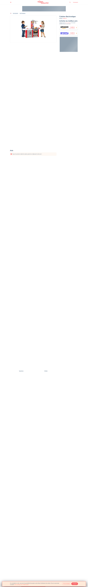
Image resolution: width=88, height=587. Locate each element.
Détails (45, 371)
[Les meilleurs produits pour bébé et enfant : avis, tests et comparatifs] (41, 2)
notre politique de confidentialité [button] (21, 584)
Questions (21, 371)
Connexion (75, 2)
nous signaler (68, 22)
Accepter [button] (74, 583)
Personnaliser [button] (66, 583)
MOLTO (65, 18)
